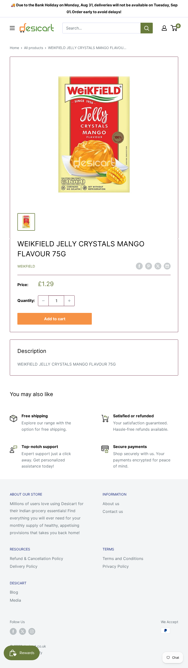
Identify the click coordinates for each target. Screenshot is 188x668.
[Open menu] (12, 28)
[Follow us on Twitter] (22, 631)
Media (15, 600)
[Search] (147, 28)
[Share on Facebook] (139, 265)
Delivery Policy (23, 566)
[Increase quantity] (69, 301)
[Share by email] (167, 265)
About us (111, 503)
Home (14, 48)
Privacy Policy (116, 566)
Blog (14, 592)
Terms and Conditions (123, 558)
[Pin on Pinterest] (148, 265)
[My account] (164, 28)
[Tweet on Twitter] (157, 265)
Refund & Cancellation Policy (36, 558)
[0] (174, 28)
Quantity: (26, 300)
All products (33, 48)
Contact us (113, 511)
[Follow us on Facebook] (13, 631)
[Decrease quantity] (43, 301)
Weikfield (26, 266)
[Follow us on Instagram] (31, 631)
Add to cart (54, 318)
